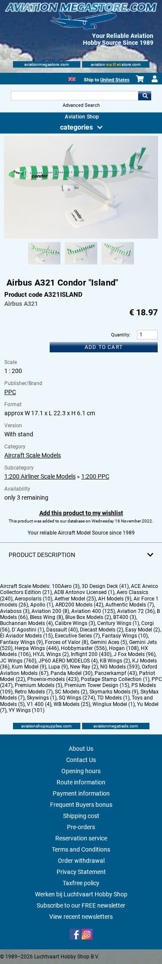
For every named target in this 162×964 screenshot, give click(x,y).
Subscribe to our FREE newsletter (81, 905)
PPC (10, 392)
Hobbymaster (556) (84, 648)
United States (115, 80)
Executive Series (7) (77, 636)
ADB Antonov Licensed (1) (84, 592)
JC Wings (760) (18, 661)
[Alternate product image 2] (81, 265)
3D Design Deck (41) (105, 586)
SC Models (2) (71, 692)
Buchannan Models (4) (26, 623)
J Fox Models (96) (135, 654)
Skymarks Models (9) (113, 692)
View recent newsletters (81, 916)
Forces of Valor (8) (66, 642)
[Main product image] (81, 237)
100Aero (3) (65, 586)
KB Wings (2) (115, 661)
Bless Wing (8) (46, 617)
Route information (81, 782)
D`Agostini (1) (28, 630)
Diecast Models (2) (101, 630)
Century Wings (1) (118, 623)
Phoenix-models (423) (53, 679)
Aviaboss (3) (14, 611)
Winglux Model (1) (113, 704)
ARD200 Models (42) (79, 605)
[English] (72, 78)
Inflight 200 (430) (91, 654)
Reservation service (81, 838)
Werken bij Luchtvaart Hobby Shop (81, 894)
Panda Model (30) (71, 673)
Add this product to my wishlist (81, 513)
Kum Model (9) (29, 667)
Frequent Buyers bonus (81, 804)
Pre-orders (81, 827)
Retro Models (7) (34, 692)
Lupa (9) (58, 667)
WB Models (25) (72, 704)
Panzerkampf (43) (116, 673)
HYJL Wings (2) (51, 654)
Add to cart (104, 347)
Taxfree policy (81, 883)
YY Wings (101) (26, 710)
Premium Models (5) (38, 685)
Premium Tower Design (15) (96, 685)
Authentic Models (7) (129, 605)
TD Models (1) (113, 698)
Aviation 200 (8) (50, 611)
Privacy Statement (81, 871)
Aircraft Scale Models (32, 455)
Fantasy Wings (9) (21, 642)
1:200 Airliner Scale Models (40, 476)
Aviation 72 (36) (136, 611)
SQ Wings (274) (77, 698)
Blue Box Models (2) (88, 617)
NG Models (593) (120, 667)
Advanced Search (81, 105)
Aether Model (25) (75, 599)
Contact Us (81, 759)
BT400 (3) (124, 617)
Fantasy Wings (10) (125, 636)
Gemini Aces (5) (108, 642)
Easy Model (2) (142, 630)
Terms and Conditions (81, 849)
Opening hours (81, 771)
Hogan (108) (124, 648)
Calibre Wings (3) (75, 623)
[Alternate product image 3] (117, 265)
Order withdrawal (81, 860)
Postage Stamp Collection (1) (115, 679)
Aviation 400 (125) (93, 611)
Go (144, 95)
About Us (81, 748)
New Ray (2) (84, 667)
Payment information (81, 793)
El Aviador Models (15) (26, 636)
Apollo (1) (41, 605)
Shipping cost (81, 815)
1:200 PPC (95, 476)
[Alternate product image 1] (44, 265)
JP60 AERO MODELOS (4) (68, 661)
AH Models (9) (114, 599)
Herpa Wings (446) (37, 648)
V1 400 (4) (39, 704)
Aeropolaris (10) (33, 599)
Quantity (120, 335)
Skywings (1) (42, 698)
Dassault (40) (62, 630)
